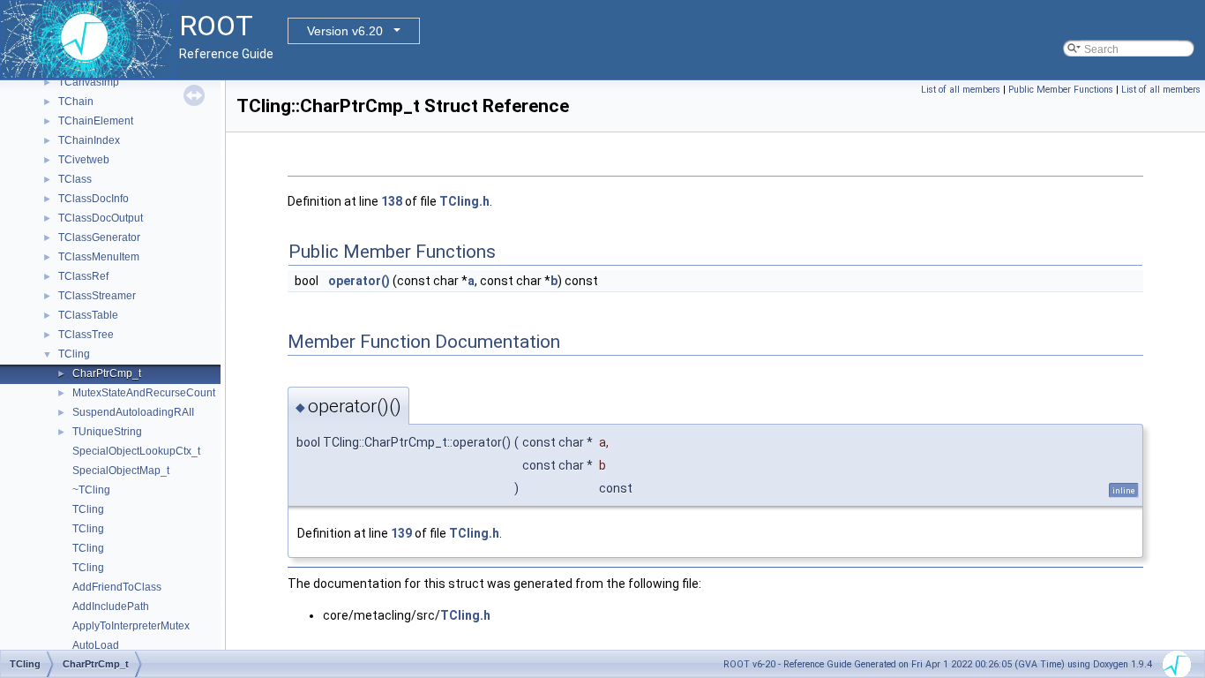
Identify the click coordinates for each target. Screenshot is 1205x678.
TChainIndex (89, 140)
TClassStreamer (97, 296)
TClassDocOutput (100, 218)
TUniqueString (107, 432)
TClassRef (83, 276)
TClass (75, 179)
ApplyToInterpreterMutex (131, 626)
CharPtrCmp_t (106, 373)
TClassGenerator (99, 237)
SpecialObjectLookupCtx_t (136, 451)
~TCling (91, 490)
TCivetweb (83, 160)
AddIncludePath (110, 606)
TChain (76, 101)
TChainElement (95, 121)
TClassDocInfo (93, 198)
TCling (74, 354)
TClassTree (86, 334)
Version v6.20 (345, 31)
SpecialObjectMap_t (120, 470)
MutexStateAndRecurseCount (143, 393)
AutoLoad (95, 645)
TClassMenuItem (98, 257)
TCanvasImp (88, 82)
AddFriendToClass (116, 587)
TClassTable (88, 315)
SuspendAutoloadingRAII (133, 412)
